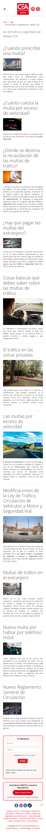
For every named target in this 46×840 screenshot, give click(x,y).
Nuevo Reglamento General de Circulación (22, 692)
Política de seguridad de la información (22, 814)
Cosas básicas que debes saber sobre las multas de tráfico (21, 285)
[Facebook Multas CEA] (16, 805)
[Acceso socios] (33, 9)
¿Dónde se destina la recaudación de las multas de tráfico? (21, 158)
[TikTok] (30, 805)
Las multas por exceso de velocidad (18, 421)
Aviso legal (25, 811)
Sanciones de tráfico (28, 818)
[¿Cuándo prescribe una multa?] (23, 64)
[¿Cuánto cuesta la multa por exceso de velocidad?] (23, 124)
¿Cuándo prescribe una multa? (21, 50)
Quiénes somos (13, 811)
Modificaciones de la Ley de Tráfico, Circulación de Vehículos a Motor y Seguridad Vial (22, 500)
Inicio (5, 22)
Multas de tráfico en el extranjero (23, 575)
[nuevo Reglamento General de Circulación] (23, 708)
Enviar (22, 761)
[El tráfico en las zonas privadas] (23, 373)
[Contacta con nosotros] (38, 9)
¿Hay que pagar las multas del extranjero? (22, 228)
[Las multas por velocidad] (23, 445)
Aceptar (24, 755)
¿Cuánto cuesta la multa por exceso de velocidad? (20, 108)
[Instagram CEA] (21, 805)
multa (15, 84)
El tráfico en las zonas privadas (18, 352)
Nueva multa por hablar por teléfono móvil (22, 632)
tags (11, 22)
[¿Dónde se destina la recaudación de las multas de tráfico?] (23, 177)
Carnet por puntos (10, 818)
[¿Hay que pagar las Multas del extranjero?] (23, 243)
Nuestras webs (35, 816)
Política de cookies (22, 813)
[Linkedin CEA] (25, 805)
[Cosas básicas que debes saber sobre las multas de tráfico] (23, 311)
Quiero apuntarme (23, 792)
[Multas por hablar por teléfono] (23, 649)
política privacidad (28, 755)
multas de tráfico (21, 134)
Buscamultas (32, 821)
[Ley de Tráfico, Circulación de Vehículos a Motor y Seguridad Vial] (23, 529)
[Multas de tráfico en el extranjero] (23, 589)
